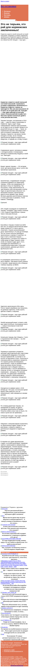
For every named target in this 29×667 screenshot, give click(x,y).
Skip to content (5, 1)
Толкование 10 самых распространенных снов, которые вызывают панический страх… (14, 638)
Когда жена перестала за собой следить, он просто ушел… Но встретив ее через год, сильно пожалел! (14, 576)
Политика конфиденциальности (13, 651)
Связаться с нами (9, 650)
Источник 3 (4, 475)
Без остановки (8, 6)
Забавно (6, 17)
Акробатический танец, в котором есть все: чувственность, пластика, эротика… (14, 557)
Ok (11, 665)
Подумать (7, 15)
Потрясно (7, 11)
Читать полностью (17, 665)
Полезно (7, 13)
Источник (4, 471)
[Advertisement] (14, 55)
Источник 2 (4, 473)
